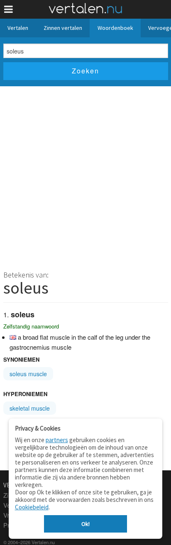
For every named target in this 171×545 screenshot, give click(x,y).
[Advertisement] (85, 175)
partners (57, 440)
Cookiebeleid (32, 507)
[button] (8, 9)
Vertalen (17, 28)
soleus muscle (28, 374)
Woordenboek (115, 28)
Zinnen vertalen (63, 28)
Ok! (85, 524)
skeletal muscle (30, 408)
